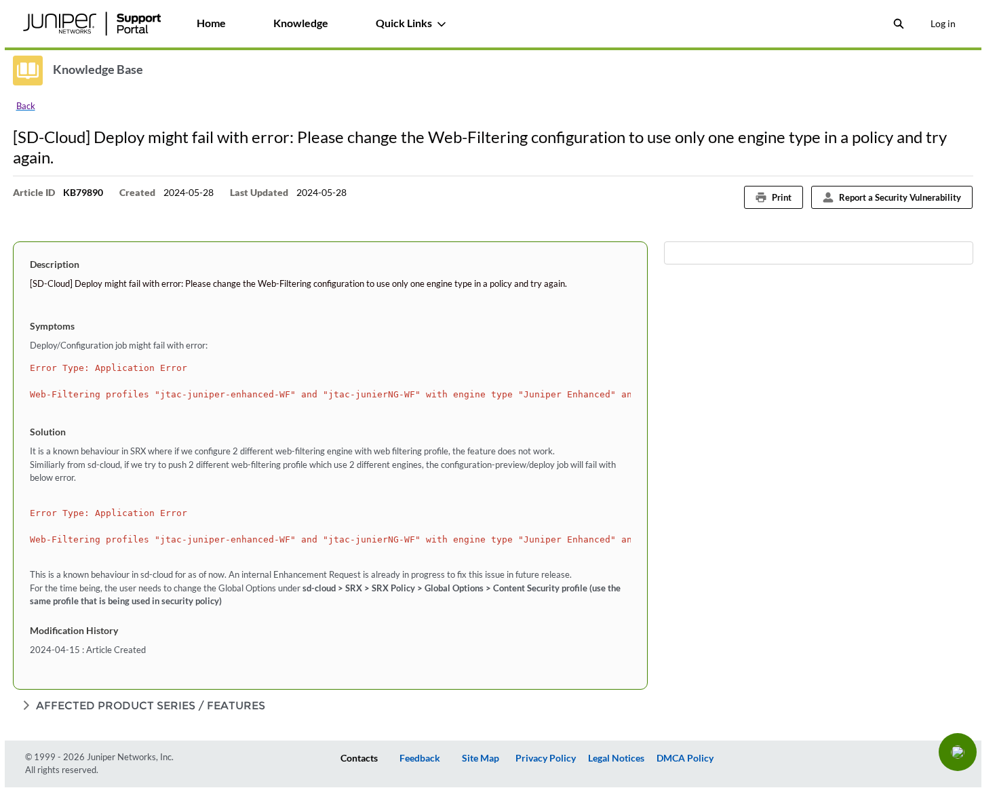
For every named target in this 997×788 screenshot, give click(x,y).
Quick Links (404, 22)
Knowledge (300, 22)
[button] (958, 752)
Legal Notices (616, 758)
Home (211, 22)
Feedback (419, 758)
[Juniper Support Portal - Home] (92, 24)
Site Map (480, 758)
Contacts (359, 758)
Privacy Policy (545, 758)
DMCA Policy (685, 758)
